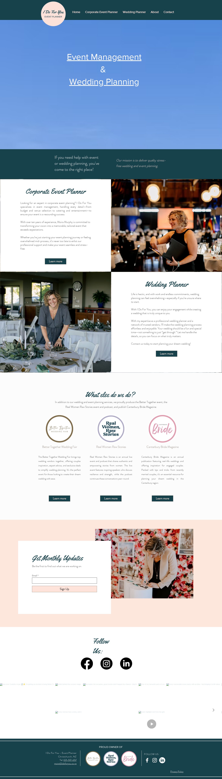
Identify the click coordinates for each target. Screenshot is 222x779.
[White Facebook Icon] (147, 760)
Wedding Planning (104, 81)
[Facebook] (87, 663)
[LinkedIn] (126, 663)
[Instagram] (106, 663)
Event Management (104, 57)
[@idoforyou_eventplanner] (111, 677)
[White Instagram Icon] (155, 760)
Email (34, 576)
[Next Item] (213, 710)
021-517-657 (70, 760)
